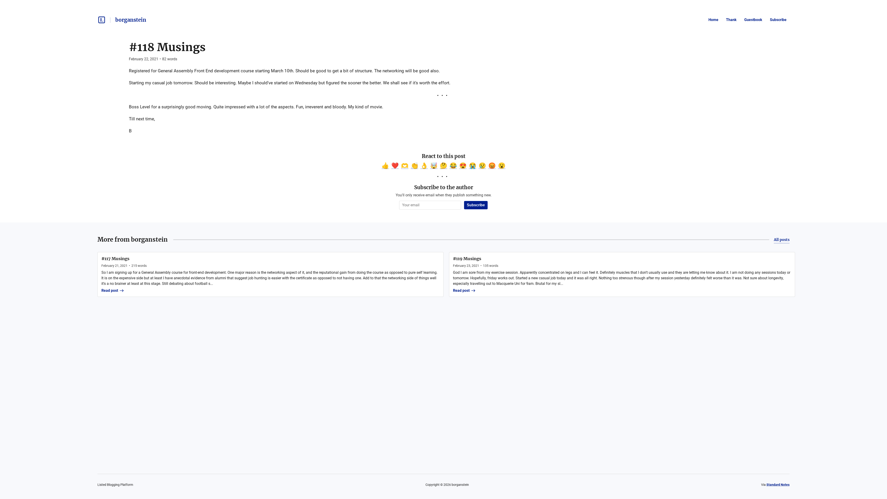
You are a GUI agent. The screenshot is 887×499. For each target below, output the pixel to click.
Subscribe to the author (443, 187)
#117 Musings (115, 258)
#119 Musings (467, 258)
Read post (109, 290)
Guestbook (753, 20)
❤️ (395, 165)
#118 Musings (167, 47)
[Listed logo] (101, 19)
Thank (731, 20)
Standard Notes (778, 485)
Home (713, 20)
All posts (782, 239)
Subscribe (778, 20)
